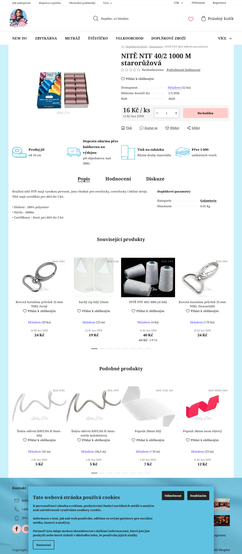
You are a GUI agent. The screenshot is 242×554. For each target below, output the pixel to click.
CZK (177, 3)
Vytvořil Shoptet (218, 550)
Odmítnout (173, 495)
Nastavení (43, 545)
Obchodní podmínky (82, 3)
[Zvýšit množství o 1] (176, 113)
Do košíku (205, 113)
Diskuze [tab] (155, 179)
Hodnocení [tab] (118, 179)
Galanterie (208, 200)
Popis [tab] (84, 179)
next (227, 302)
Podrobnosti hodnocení (183, 70)
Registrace (219, 3)
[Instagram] (26, 529)
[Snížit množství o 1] (157, 113)
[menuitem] (19, 38)
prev (15, 302)
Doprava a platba (50, 3)
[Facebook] (16, 529)
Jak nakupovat (21, 3)
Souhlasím (198, 495)
